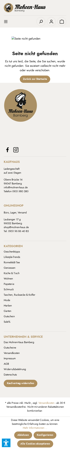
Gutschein (9, 316)
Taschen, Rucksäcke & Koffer (19, 295)
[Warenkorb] (61, 21)
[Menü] (8, 21)
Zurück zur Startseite (35, 79)
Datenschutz (10, 374)
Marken (8, 305)
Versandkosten (12, 353)
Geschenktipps (12, 251)
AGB (6, 364)
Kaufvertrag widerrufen (20, 383)
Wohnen (8, 278)
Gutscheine (10, 347)
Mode (7, 300)
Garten (7, 311)
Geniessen (9, 268)
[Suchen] (40, 21)
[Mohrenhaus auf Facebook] (7, 150)
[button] (6, 443)
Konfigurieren (45, 435)
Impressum (10, 358)
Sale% (7, 322)
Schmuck (9, 289)
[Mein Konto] (51, 21)
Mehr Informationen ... (35, 428)
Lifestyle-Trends (12, 257)
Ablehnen (23, 435)
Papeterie (9, 284)
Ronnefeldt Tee (12, 262)
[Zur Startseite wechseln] (35, 7)
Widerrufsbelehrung (15, 369)
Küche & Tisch (11, 273)
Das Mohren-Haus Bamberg (19, 342)
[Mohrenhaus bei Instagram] (16, 150)
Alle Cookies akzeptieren (35, 443)
